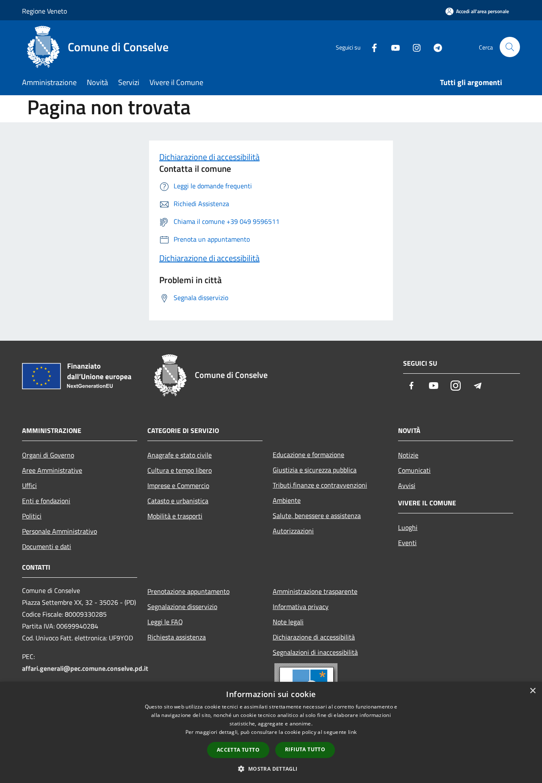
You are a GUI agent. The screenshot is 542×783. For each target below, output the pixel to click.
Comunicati (414, 470)
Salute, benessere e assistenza (317, 515)
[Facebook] (370, 46)
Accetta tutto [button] (238, 749)
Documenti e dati (46, 546)
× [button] (532, 691)
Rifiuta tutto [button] (305, 749)
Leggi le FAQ (165, 622)
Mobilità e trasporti (174, 516)
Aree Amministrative (52, 470)
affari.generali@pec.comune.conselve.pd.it (85, 668)
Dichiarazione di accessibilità (209, 156)
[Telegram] (434, 46)
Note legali (288, 622)
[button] (270, 768)
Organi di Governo (48, 455)
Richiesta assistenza (176, 637)
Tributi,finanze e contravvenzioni (320, 485)
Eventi (407, 543)
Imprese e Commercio (178, 485)
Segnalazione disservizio (182, 606)
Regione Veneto (44, 11)
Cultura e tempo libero (179, 470)
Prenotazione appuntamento (188, 591)
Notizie (408, 455)
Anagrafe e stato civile (179, 455)
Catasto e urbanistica (177, 501)
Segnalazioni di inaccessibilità (315, 652)
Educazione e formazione (308, 454)
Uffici (29, 485)
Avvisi (406, 485)
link (352, 732)
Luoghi (408, 527)
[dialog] (271, 732)
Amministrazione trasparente (315, 591)
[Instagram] (413, 46)
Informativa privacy (301, 606)
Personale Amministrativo (59, 531)
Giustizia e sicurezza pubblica (315, 470)
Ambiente (287, 500)
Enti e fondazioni (46, 501)
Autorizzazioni (293, 531)
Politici (31, 516)
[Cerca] (510, 47)
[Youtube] (392, 46)
